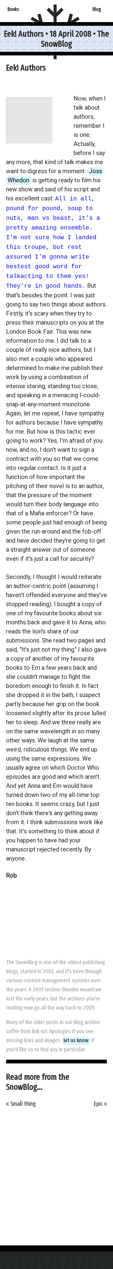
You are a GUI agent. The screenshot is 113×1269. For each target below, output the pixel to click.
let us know (76, 1040)
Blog (97, 9)
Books (13, 9)
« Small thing (21, 1103)
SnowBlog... (24, 1087)
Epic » (100, 1103)
